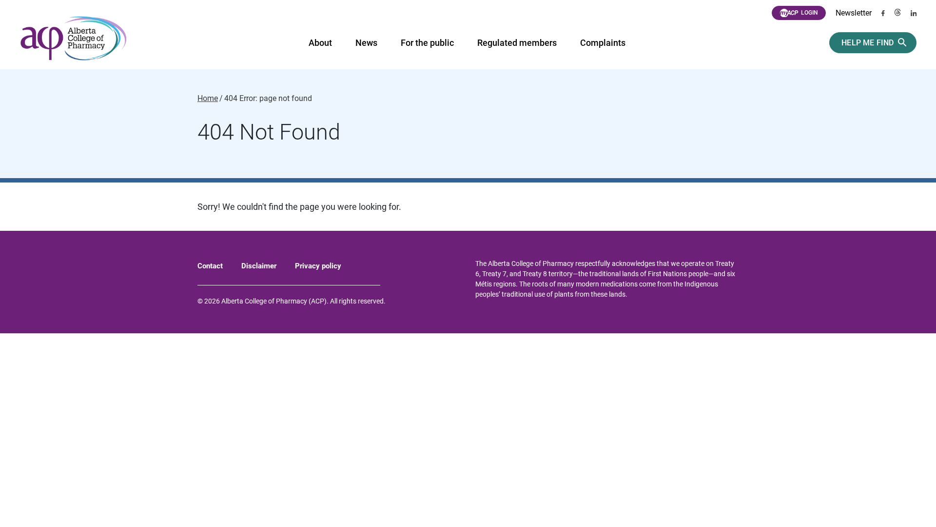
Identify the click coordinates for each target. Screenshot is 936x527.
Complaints (602, 43)
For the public (427, 43)
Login (809, 12)
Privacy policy (318, 266)
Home (207, 98)
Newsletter (854, 13)
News (366, 43)
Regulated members (517, 43)
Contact (210, 266)
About (320, 43)
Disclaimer (258, 266)
